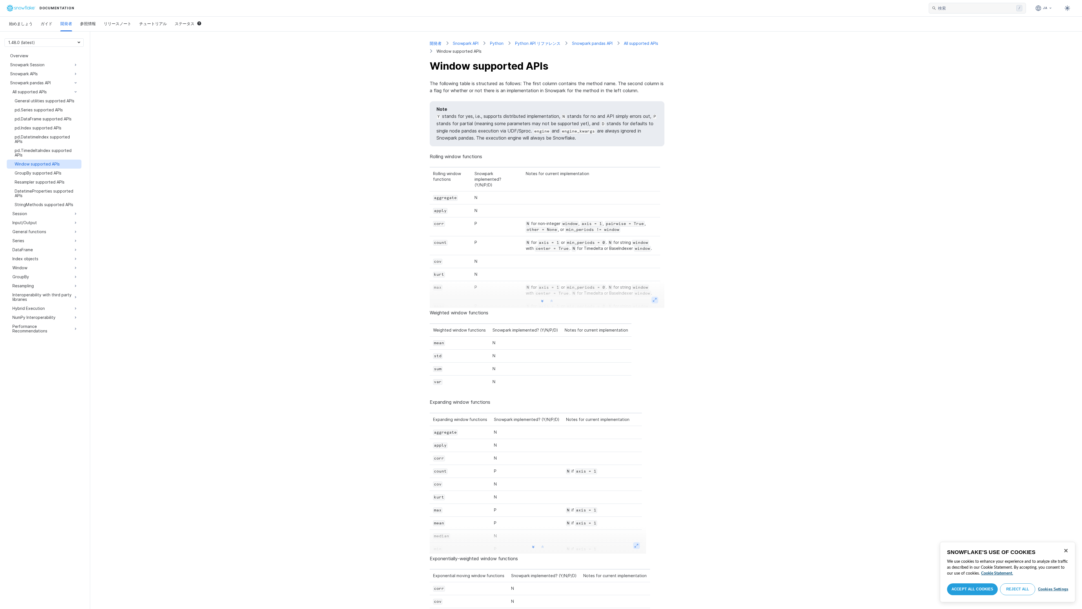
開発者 (66, 23)
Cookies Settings (1053, 589)
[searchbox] (976, 8)
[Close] (1066, 550)
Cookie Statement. (997, 573)
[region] (1007, 572)
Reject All (1017, 589)
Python (497, 43)
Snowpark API (465, 43)
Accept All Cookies (972, 589)
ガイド (46, 23)
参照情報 (88, 23)
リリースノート (117, 23)
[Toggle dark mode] (1067, 8)
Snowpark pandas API (592, 43)
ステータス (184, 23)
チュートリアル (153, 23)
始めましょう (21, 23)
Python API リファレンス (537, 43)
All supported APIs (641, 43)
